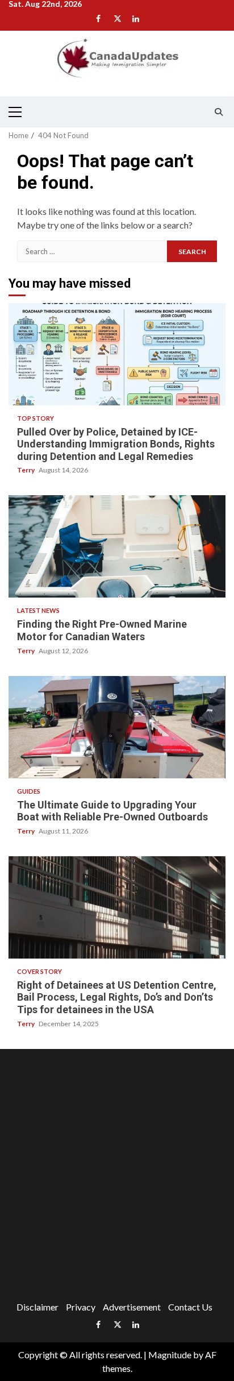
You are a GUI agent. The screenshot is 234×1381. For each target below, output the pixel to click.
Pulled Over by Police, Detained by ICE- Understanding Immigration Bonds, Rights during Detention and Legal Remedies (117, 354)
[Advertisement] (117, 1177)
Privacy (80, 1306)
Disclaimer (37, 1306)
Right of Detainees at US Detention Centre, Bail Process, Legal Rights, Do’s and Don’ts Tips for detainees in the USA (117, 907)
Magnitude (169, 1354)
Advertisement (132, 1306)
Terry (26, 470)
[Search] (218, 112)
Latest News (38, 610)
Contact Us (190, 1306)
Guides (28, 791)
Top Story (35, 418)
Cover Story (39, 971)
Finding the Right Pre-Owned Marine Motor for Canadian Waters (117, 546)
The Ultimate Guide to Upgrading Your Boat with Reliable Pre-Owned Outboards (117, 727)
